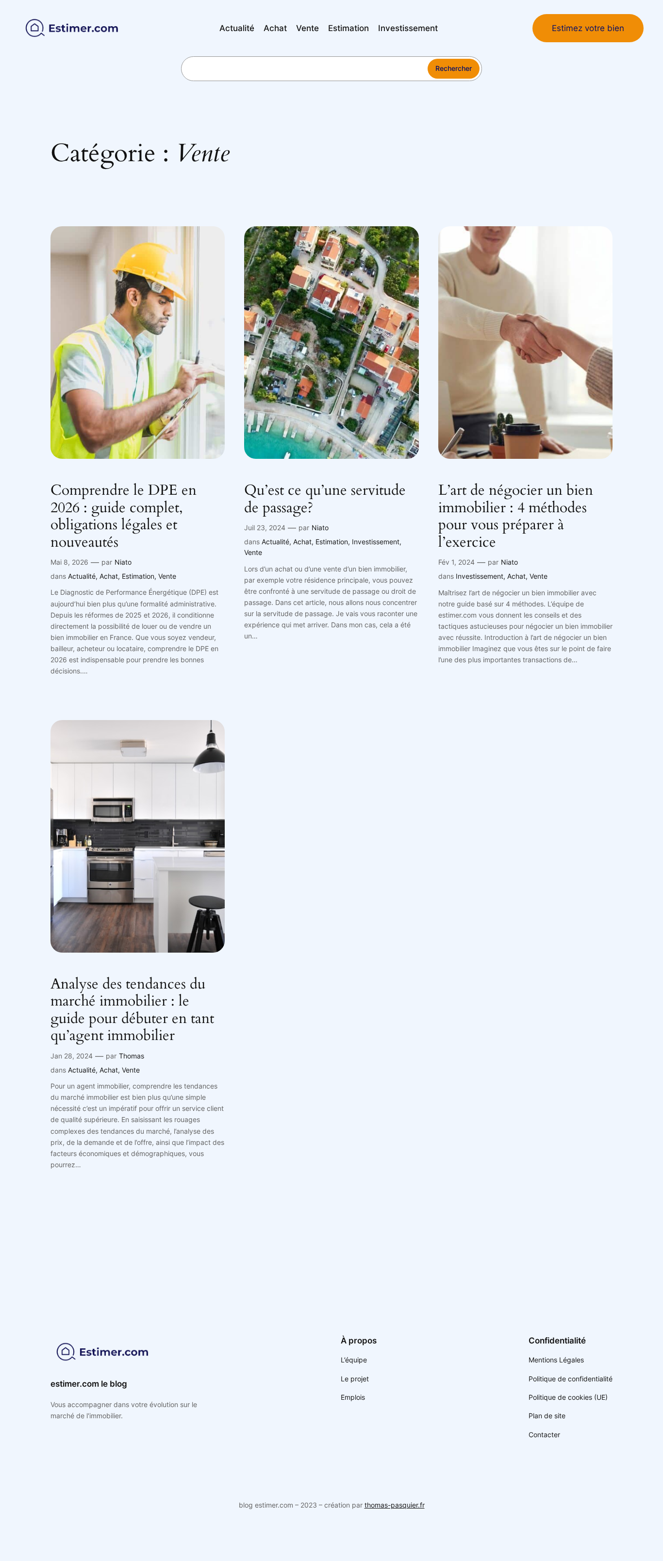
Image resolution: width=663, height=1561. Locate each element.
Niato (123, 562)
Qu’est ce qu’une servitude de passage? (325, 499)
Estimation (138, 576)
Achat (108, 576)
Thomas (131, 1056)
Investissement (375, 541)
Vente (167, 576)
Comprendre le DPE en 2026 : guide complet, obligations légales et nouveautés (123, 516)
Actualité (82, 576)
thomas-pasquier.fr (395, 1505)
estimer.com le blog (88, 1384)
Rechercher (453, 68)
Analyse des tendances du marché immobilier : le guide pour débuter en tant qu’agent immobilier (132, 1010)
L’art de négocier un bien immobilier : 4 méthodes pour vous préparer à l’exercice (515, 516)
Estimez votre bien (588, 28)
